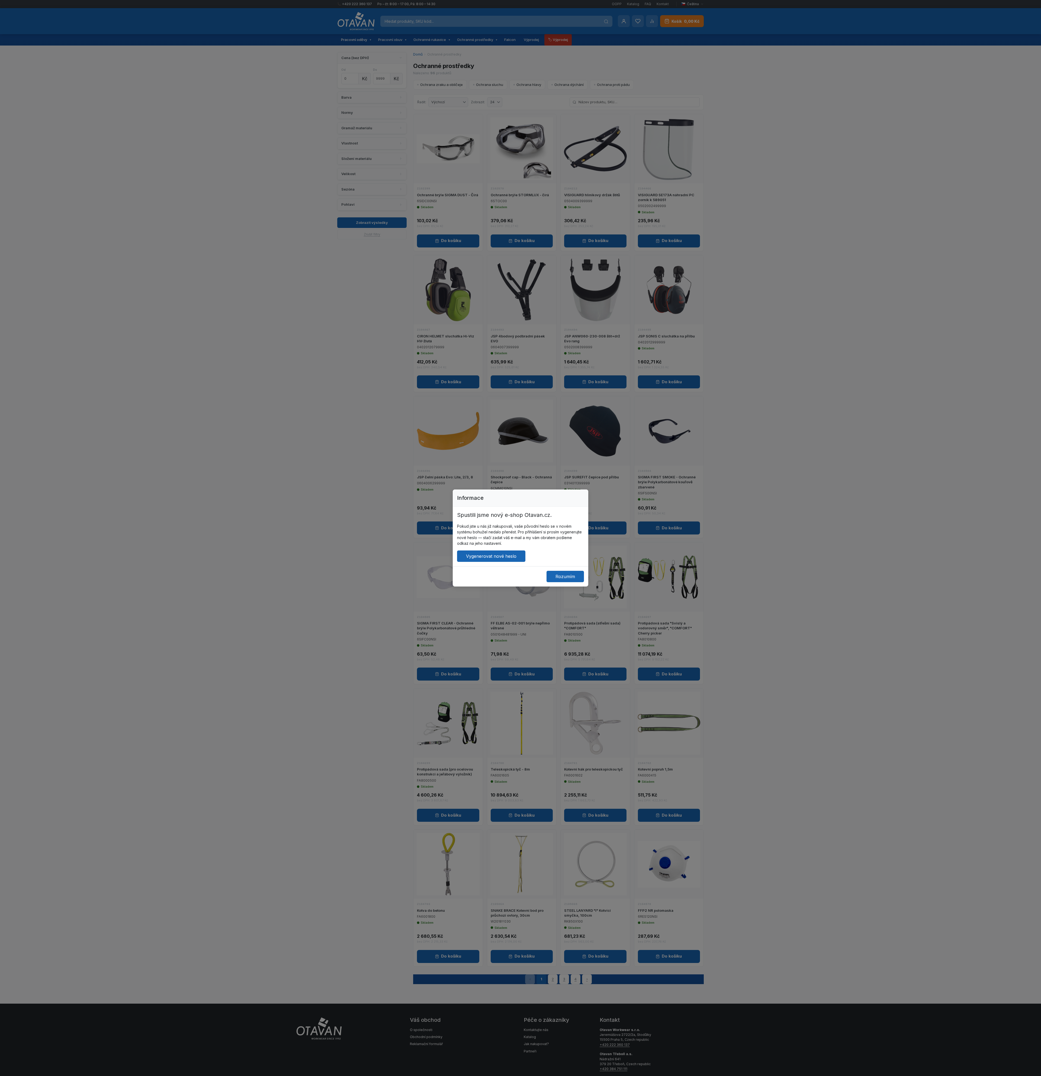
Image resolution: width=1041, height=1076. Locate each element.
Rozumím (565, 576)
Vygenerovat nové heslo (491, 556)
